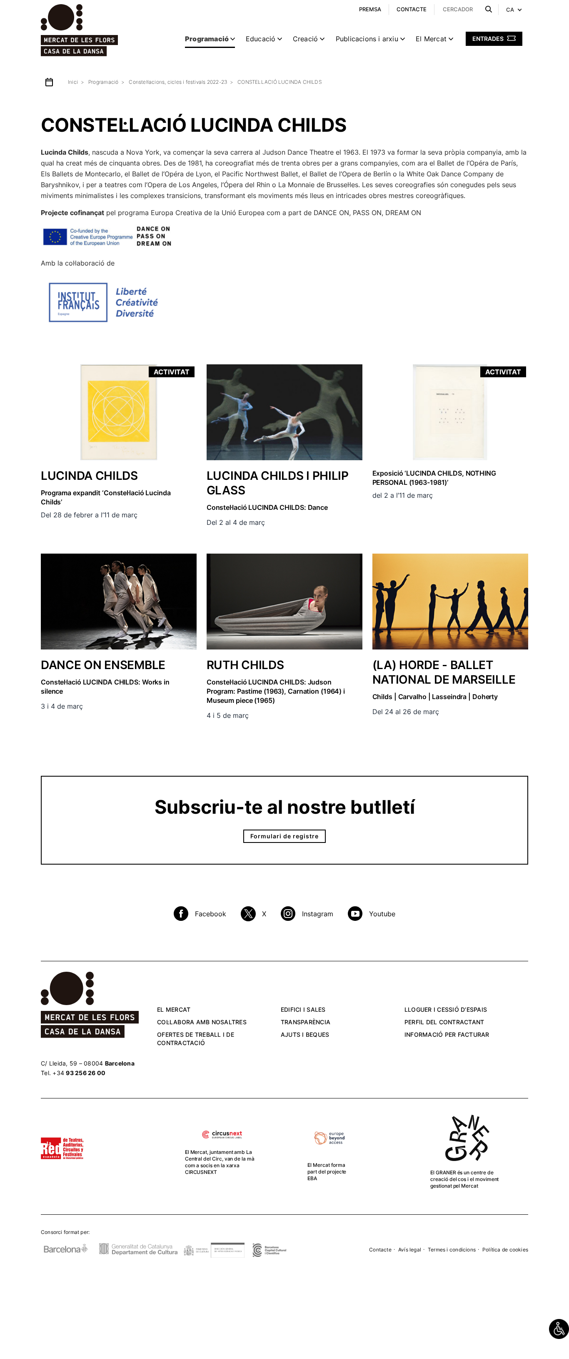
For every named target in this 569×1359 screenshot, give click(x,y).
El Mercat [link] (431, 39)
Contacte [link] (380, 1249)
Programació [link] (207, 39)
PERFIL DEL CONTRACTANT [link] (444, 1022)
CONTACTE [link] (412, 9)
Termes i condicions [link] (452, 1249)
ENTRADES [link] (488, 38)
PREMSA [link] (370, 9)
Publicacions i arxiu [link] (367, 39)
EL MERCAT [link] (173, 1009)
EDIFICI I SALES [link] (303, 1009)
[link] (559, 1329)
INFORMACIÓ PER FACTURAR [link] (446, 1034)
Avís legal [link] (409, 1249)
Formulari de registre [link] (284, 836)
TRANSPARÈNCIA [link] (305, 1022)
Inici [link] (73, 82)
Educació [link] (261, 39)
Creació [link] (305, 39)
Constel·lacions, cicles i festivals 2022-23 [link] (178, 82)
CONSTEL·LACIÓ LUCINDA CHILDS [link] (279, 82)
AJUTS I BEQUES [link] (305, 1034)
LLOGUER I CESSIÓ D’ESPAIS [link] (445, 1009)
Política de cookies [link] (505, 1249)
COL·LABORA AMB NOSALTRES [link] (202, 1022)
